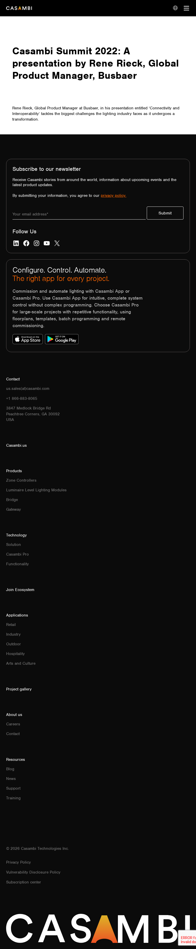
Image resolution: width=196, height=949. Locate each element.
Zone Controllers (21, 480)
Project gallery (19, 689)
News (11, 778)
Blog (10, 769)
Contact (13, 733)
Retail (11, 624)
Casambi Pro (17, 554)
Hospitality (15, 653)
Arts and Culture (20, 663)
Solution (13, 544)
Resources (15, 759)
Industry (13, 634)
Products (14, 470)
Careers (13, 724)
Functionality (17, 564)
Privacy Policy (18, 862)
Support (13, 788)
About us (14, 714)
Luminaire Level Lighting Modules (36, 490)
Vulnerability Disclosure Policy (33, 872)
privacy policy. (113, 195)
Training (13, 798)
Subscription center (23, 882)
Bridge (12, 499)
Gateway (13, 509)
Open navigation (187, 8)
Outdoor (13, 644)
